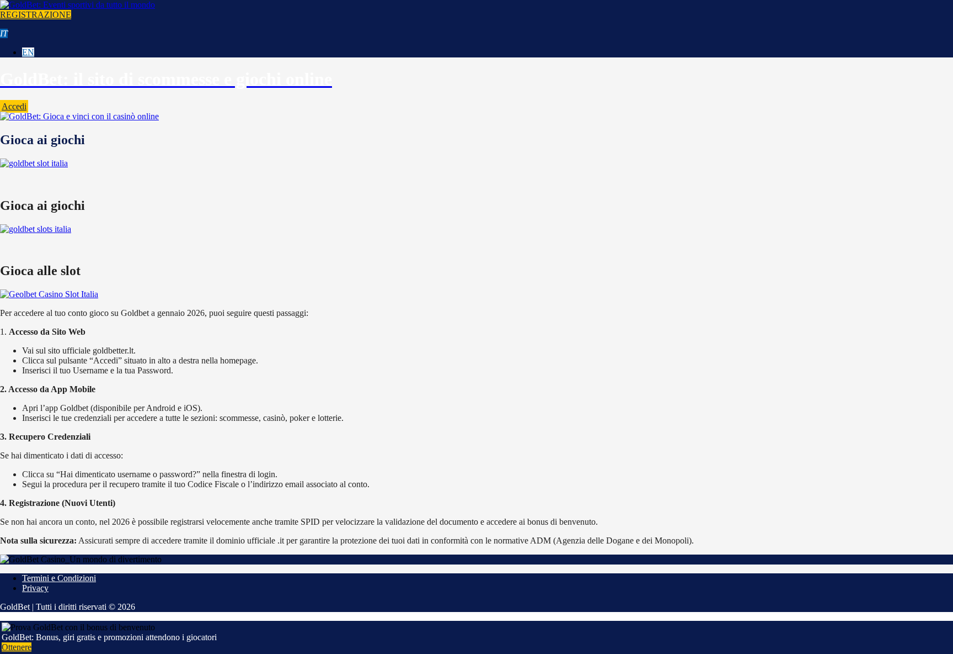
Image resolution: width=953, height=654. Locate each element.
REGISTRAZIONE (35, 14)
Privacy (35, 588)
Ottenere (16, 647)
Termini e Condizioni (59, 578)
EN (28, 52)
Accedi (14, 106)
